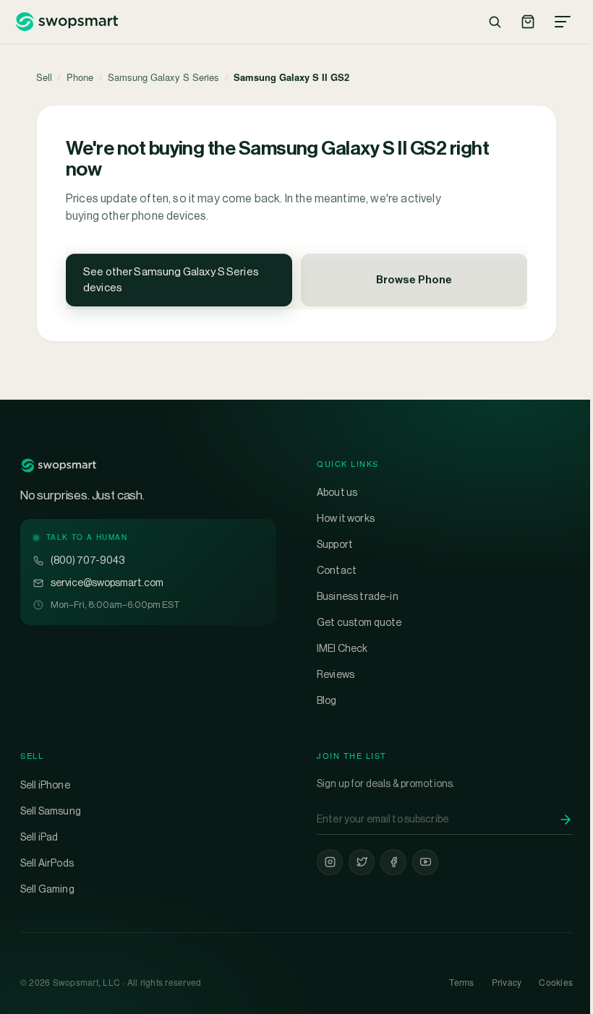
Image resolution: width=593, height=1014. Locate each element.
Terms (461, 982)
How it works (346, 518)
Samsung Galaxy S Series (163, 77)
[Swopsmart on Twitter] (362, 862)
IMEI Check (342, 648)
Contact (337, 570)
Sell (44, 77)
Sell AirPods (47, 863)
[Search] (494, 21)
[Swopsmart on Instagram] (330, 862)
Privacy (507, 982)
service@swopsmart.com (107, 582)
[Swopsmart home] (66, 22)
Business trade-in (357, 596)
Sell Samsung (50, 811)
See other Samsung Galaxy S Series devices (171, 279)
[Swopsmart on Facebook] (393, 862)
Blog (327, 700)
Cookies (556, 982)
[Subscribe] (565, 819)
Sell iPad (39, 837)
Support (335, 544)
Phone (80, 77)
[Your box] (527, 21)
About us (337, 492)
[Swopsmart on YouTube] (425, 862)
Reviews (335, 674)
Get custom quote (359, 622)
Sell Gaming (47, 889)
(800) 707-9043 (87, 560)
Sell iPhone (45, 785)
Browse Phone (414, 279)
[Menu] (563, 22)
